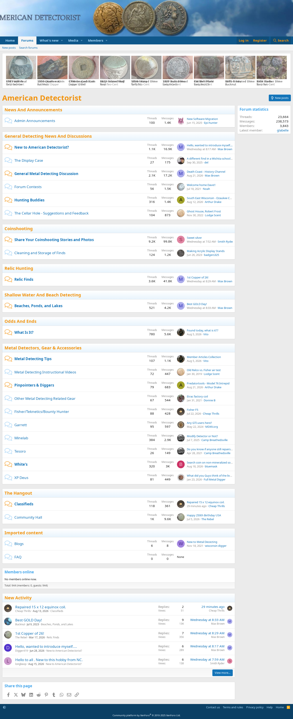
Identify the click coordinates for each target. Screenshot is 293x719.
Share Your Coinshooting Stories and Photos (54, 239)
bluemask (211, 466)
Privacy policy (255, 707)
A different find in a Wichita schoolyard (211, 158)
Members (95, 40)
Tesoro (20, 451)
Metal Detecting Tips (32, 358)
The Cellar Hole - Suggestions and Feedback (51, 213)
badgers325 (211, 255)
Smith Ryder (225, 241)
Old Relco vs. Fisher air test (204, 370)
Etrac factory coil (197, 396)
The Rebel (207, 519)
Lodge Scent (213, 215)
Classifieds (23, 503)
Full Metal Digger (214, 479)
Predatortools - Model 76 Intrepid (208, 383)
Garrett (20, 424)
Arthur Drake (213, 202)
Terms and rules (233, 707)
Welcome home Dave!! (201, 185)
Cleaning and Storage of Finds (39, 252)
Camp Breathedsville (214, 440)
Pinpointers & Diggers (34, 385)
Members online (19, 571)
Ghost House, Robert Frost (204, 211)
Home (10, 40)
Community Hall (28, 517)
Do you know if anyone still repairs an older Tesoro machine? (225, 449)
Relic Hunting (19, 268)
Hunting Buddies (29, 200)
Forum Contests (28, 186)
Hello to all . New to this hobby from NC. (49, 659)
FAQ (17, 556)
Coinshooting (19, 228)
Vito (205, 334)
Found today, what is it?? (202, 330)
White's (20, 464)
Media (73, 40)
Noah (206, 189)
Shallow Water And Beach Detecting (43, 295)
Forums (27, 40)
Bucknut (20, 624)
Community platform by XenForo (147, 715)
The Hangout (18, 493)
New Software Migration (202, 119)
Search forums (28, 48)
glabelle (282, 130)
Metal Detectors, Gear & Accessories (43, 348)
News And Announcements (33, 110)
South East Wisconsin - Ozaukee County (212, 198)
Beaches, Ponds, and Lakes (38, 305)
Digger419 (21, 651)
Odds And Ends (20, 321)
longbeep (20, 664)
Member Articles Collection (204, 357)
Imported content (24, 533)
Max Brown (225, 149)
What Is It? (23, 332)
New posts (9, 48)
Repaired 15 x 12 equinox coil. (205, 502)
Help (270, 707)
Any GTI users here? (199, 423)
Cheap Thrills (211, 413)
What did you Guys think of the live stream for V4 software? (224, 475)
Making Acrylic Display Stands (206, 251)
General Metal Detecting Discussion (46, 173)
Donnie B (209, 400)
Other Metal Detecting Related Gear (45, 398)
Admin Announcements (34, 120)
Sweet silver (194, 238)
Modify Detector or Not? (202, 436)
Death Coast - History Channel (206, 172)
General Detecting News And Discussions (48, 136)
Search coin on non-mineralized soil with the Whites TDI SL (224, 462)
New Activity (18, 598)
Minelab (21, 437)
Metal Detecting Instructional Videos (45, 372)
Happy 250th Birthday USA (204, 515)
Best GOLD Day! (197, 304)
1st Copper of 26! (197, 277)
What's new (49, 40)
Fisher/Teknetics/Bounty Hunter (41, 411)
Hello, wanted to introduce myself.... (210, 145)
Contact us (213, 707)
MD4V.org (211, 427)
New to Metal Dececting (202, 542)
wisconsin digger (216, 546)
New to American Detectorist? (41, 147)
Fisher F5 (192, 410)
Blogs (19, 543)
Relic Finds (23, 279)
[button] (62, 40)
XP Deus (21, 477)
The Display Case (28, 160)
